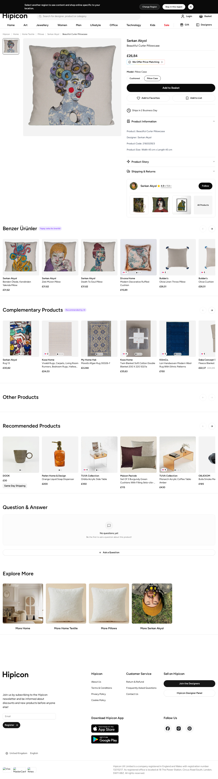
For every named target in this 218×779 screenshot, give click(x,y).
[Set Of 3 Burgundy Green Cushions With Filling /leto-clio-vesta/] (138, 454)
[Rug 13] (21, 338)
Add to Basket (171, 87)
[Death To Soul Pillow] (99, 257)
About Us (96, 681)
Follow (205, 185)
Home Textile (28, 34)
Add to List (196, 98)
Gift (187, 24)
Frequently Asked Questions (141, 688)
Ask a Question (111, 552)
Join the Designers (189, 683)
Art (25, 25)
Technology (134, 25)
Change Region (149, 7)
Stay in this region (173, 7)
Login (189, 16)
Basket (208, 16)
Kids (152, 25)
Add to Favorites (151, 98)
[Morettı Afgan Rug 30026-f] (99, 338)
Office (114, 25)
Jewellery (42, 25)
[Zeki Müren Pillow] (60, 257)
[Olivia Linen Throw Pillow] (177, 257)
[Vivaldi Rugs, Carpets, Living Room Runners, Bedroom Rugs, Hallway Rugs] (60, 338)
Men (78, 25)
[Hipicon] (15, 16)
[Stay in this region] (190, 7)
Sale (166, 25)
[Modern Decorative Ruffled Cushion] (138, 257)
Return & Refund (135, 681)
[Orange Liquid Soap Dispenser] (60, 454)
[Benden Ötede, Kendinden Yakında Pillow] (21, 257)
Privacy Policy (98, 694)
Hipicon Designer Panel (189, 693)
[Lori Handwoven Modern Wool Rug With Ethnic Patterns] (177, 338)
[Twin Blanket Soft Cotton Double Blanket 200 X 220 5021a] (138, 338)
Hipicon (6, 34)
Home (11, 25)
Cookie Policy (98, 700)
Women (62, 25)
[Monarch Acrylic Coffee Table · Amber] (177, 454)
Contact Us (132, 694)
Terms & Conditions (101, 688)
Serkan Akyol (53, 34)
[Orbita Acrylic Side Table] (99, 454)
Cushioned (135, 78)
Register (9, 725)
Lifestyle (95, 25)
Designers (206, 24)
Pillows (41, 34)
